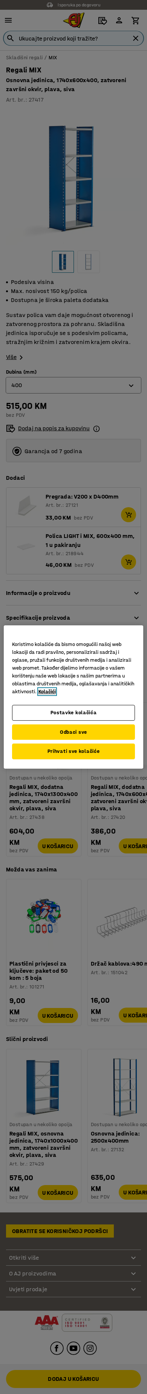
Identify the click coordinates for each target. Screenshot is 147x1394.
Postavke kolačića (74, 712)
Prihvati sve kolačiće (73, 751)
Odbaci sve (73, 732)
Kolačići (47, 691)
